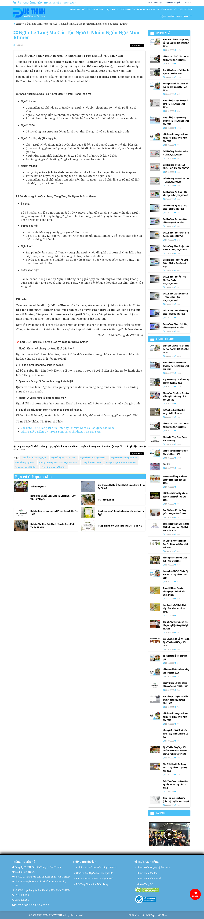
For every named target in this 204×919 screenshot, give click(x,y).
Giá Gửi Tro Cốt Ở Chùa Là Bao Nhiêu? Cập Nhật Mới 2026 (176, 58)
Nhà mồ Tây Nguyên (25, 462)
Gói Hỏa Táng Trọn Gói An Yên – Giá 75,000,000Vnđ (176, 180)
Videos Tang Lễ (145, 884)
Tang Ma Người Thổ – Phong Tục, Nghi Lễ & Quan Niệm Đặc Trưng (46, 448)
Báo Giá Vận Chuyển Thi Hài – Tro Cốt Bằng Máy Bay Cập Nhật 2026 (175, 700)
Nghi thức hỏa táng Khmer (124, 457)
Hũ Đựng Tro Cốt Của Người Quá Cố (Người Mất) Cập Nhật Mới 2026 (175, 544)
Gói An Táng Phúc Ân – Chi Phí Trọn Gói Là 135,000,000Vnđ (174, 280)
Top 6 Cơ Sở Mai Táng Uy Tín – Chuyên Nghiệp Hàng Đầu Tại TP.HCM (176, 625)
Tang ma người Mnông (26, 467)
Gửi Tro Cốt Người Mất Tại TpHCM (94, 872)
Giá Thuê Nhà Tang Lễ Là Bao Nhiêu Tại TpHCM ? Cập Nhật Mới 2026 (175, 138)
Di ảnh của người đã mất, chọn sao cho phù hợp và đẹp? (121, 512)
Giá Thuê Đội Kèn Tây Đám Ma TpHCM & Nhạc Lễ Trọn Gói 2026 (175, 496)
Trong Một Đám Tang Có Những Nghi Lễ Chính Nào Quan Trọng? (174, 591)
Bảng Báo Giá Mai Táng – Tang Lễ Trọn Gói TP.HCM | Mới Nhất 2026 (176, 43)
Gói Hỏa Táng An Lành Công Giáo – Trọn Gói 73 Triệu (175, 221)
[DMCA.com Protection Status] (163, 889)
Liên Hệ (187, 3)
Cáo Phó (166, 464)
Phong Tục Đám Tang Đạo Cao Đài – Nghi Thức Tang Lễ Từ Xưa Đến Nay (176, 396)
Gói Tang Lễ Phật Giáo (132, 9)
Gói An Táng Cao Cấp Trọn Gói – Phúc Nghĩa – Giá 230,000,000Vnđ (175, 297)
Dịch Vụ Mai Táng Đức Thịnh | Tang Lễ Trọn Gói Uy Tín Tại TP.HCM (53, 525)
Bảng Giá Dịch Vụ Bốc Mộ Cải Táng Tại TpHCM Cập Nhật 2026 (175, 104)
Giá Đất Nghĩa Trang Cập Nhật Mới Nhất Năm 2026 (175, 452)
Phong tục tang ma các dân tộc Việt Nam (58, 462)
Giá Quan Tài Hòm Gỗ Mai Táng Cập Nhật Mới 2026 (176, 671)
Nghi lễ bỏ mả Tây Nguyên (34, 457)
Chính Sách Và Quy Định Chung (153, 867)
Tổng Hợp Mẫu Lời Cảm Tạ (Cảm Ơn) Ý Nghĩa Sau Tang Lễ (176, 799)
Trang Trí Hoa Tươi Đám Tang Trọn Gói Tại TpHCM (120, 525)
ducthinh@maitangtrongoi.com (32, 904)
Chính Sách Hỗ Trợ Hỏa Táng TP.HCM (96, 867)
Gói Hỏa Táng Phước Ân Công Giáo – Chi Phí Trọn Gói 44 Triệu (175, 263)
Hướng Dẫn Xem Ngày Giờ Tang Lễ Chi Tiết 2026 (174, 411)
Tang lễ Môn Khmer (92, 462)
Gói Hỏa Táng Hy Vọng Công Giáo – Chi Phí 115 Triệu (175, 207)
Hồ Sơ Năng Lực (155, 3)
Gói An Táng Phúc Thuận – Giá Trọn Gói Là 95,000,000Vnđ (176, 248)
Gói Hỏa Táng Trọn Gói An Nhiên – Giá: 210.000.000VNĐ (176, 166)
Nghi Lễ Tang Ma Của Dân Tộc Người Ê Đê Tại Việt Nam (112, 446)
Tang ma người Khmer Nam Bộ (121, 462)
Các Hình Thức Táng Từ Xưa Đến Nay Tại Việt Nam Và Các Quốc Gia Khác (68, 428)
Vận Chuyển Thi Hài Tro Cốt (176, 16)
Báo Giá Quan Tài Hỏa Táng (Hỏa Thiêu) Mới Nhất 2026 (174, 512)
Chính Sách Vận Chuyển (149, 878)
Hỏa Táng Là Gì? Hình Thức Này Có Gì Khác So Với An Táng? (174, 608)
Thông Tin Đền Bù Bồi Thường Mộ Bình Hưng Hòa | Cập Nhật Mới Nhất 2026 (176, 527)
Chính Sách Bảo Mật (147, 872)
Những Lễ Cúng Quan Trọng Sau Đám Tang (175, 439)
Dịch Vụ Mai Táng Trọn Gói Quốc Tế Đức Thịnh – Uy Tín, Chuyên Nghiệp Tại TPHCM (175, 750)
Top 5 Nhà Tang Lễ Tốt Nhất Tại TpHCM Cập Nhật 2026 (176, 71)
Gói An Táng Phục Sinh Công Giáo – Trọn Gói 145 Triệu (175, 312)
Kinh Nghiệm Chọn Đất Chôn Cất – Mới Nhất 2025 (175, 559)
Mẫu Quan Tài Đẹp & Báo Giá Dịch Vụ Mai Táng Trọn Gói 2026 (175, 480)
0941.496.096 (22, 894)
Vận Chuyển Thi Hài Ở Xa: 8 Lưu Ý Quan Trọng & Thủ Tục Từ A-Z (121, 486)
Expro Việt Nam (158, 915)
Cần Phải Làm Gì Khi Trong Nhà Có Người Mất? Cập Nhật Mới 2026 (175, 767)
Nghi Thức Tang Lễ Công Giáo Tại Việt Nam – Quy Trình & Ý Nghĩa (53, 497)
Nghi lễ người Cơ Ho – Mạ (63, 457)
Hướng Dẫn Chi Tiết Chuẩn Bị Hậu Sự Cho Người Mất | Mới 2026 (175, 87)
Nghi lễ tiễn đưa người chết (93, 457)
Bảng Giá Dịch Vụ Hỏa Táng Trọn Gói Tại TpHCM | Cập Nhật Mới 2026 (176, 121)
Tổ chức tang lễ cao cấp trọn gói (175, 657)
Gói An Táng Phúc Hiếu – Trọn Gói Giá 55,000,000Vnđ (176, 234)
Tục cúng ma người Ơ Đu (54, 467)
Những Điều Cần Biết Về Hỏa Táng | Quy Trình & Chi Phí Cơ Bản (175, 733)
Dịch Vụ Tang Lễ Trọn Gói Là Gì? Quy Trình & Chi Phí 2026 (54, 512)
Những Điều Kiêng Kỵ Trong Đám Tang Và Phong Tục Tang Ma (61, 431)
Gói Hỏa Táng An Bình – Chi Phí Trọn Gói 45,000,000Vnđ (175, 193)
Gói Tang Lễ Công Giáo (159, 9)
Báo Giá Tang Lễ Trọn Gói (101, 9)
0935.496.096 (22, 899)
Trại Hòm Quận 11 (106, 499)
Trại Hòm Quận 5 (38, 486)
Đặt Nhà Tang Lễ (173, 3)
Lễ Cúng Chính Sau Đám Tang (92, 884)
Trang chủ (79, 9)
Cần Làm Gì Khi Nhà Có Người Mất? (95, 878)
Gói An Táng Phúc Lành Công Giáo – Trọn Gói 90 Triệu (175, 326)
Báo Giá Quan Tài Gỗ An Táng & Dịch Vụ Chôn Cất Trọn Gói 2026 (176, 642)
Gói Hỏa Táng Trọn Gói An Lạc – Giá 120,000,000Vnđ (175, 153)
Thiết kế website (137, 915)
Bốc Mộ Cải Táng (183, 9)
